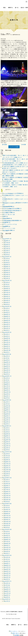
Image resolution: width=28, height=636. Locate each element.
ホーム (2, 33)
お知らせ (8, 33)
